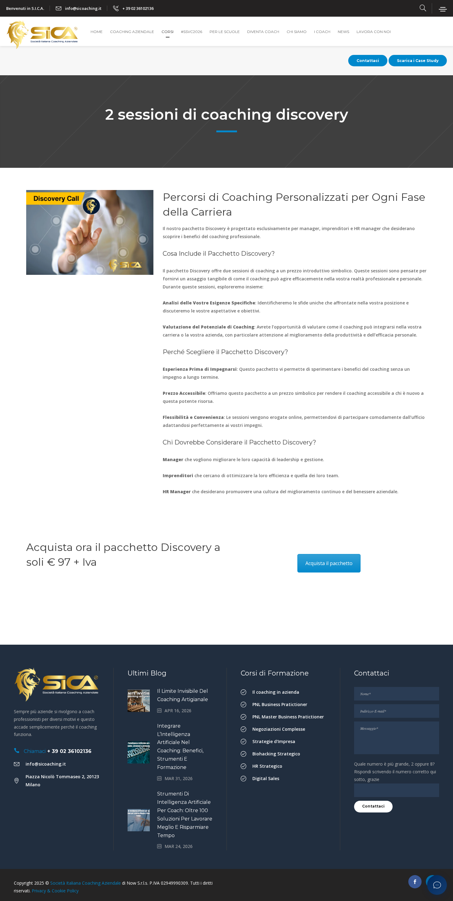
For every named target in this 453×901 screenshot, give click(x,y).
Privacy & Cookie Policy (55, 891)
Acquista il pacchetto (329, 563)
